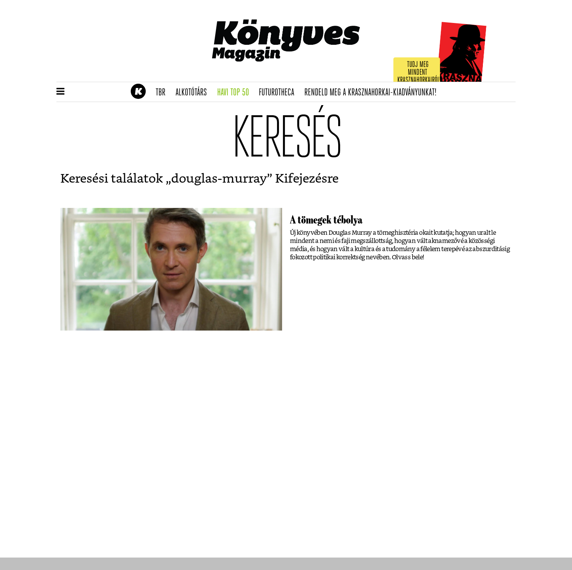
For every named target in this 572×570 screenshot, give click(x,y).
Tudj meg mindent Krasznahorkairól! (419, 72)
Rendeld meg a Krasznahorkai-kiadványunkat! (373, 92)
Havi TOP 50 (235, 92)
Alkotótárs (193, 92)
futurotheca (279, 92)
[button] (60, 92)
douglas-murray (219, 178)
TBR (163, 92)
